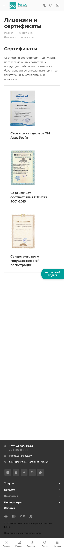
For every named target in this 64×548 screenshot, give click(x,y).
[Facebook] (7, 472)
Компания (11, 496)
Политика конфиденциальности (22, 533)
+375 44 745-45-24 (21, 446)
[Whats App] (40, 472)
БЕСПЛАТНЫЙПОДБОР (53, 274)
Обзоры (9, 508)
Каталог (9, 489)
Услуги (9, 483)
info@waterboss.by (20, 455)
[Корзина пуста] (57, 5)
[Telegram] (24, 472)
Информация (13, 502)
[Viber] (32, 472)
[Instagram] (16, 472)
